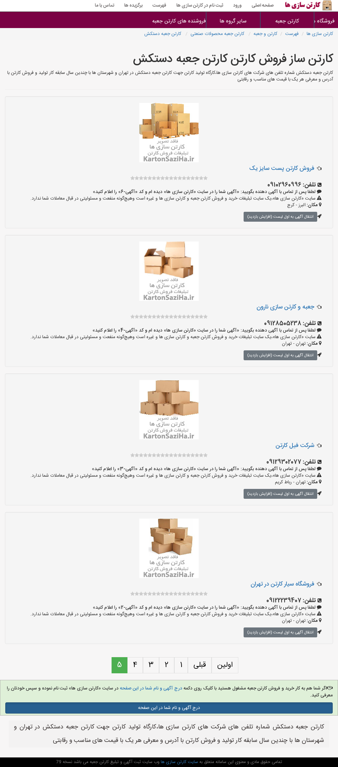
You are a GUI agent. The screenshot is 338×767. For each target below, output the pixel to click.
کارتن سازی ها (320, 34)
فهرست (159, 6)
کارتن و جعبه (265, 34)
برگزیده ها (133, 6)
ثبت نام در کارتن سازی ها (199, 6)
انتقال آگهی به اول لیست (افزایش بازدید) (280, 216)
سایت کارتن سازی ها (178, 762)
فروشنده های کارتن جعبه (179, 21)
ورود (237, 6)
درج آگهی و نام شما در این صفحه (150, 688)
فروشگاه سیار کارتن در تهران (282, 584)
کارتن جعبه (287, 21)
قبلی (199, 665)
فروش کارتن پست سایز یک (281, 169)
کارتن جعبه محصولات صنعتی (218, 34)
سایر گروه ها (233, 21)
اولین (225, 665)
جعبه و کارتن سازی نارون (285, 307)
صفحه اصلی (263, 6)
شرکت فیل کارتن (295, 446)
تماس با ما (104, 6)
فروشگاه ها (326, 21)
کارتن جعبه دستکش (163, 34)
